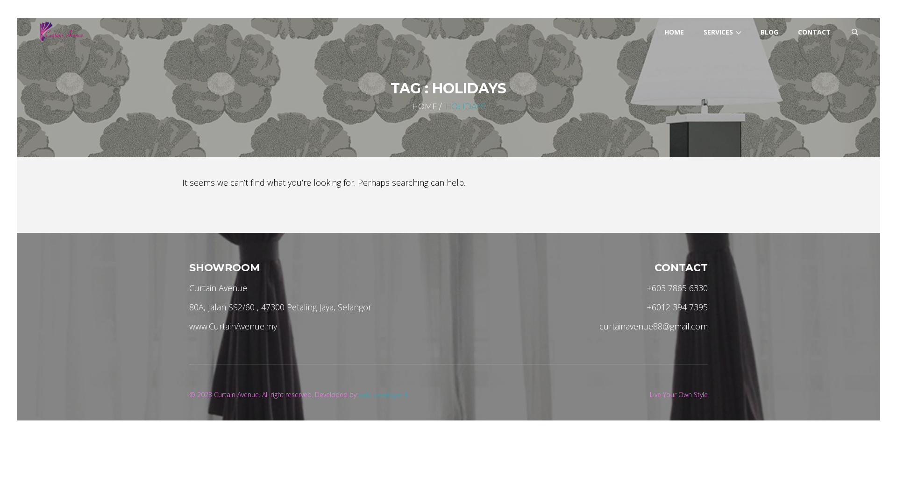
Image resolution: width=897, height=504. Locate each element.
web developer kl (384, 394)
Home (424, 106)
